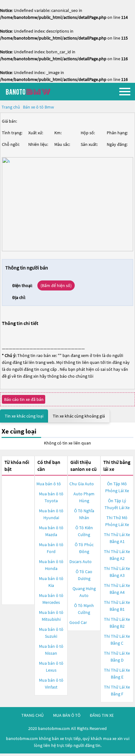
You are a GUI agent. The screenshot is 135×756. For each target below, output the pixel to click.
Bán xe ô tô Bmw (38, 107)
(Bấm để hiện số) (56, 285)
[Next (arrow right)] (2, 755)
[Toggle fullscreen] (3, 754)
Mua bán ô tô (48, 484)
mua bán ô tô (66, 715)
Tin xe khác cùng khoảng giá (79, 416)
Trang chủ (11, 107)
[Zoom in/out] (4, 754)
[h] (67, 204)
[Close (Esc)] (0, 754)
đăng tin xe (102, 715)
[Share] (2, 754)
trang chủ (32, 715)
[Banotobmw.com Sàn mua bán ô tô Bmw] (36, 91)
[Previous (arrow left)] (0, 755)
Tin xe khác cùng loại (24, 416)
